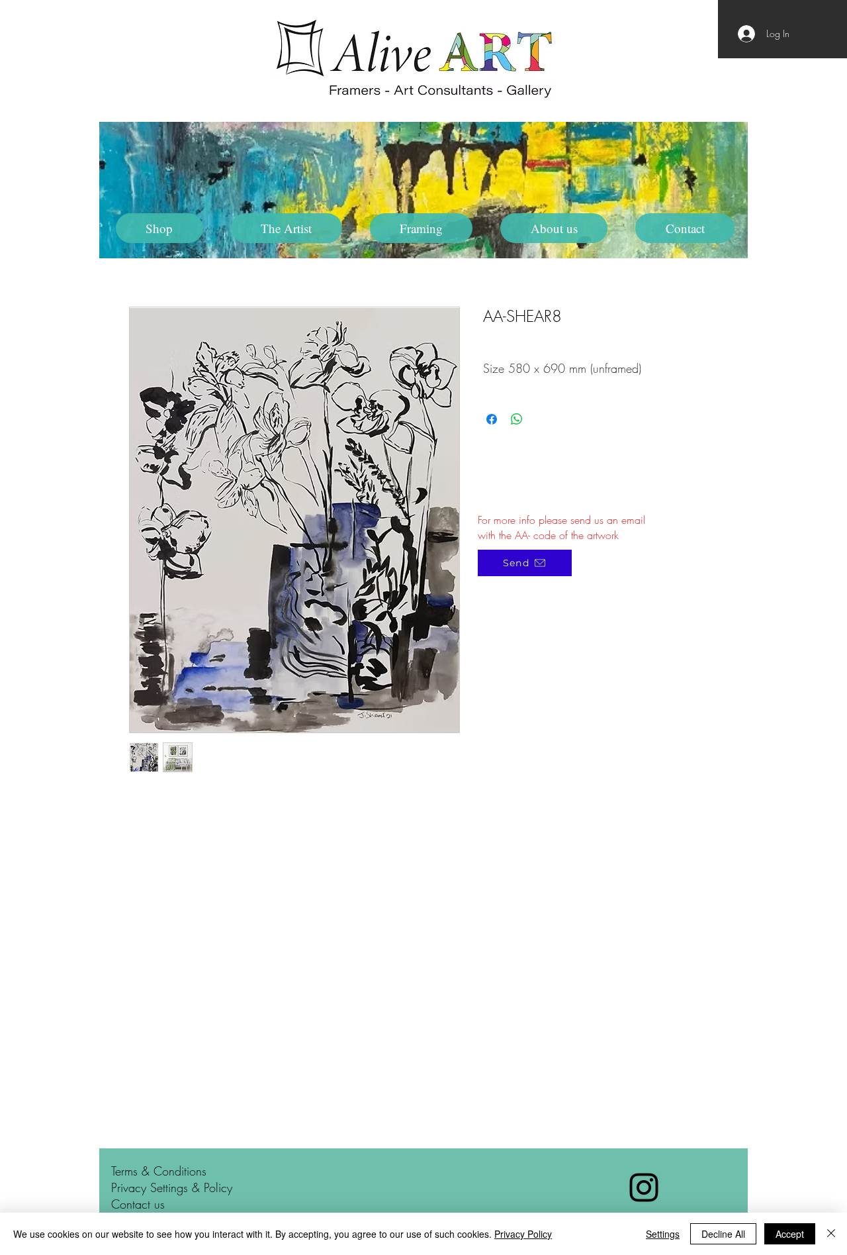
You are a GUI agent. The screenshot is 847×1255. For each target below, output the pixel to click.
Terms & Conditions (158, 1171)
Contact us (138, 1204)
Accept (790, 1233)
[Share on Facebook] (492, 419)
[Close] (831, 1233)
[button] (286, 228)
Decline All (723, 1233)
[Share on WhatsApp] (517, 419)
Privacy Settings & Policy (171, 1187)
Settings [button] (663, 1233)
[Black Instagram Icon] (644, 1187)
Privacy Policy (523, 1233)
